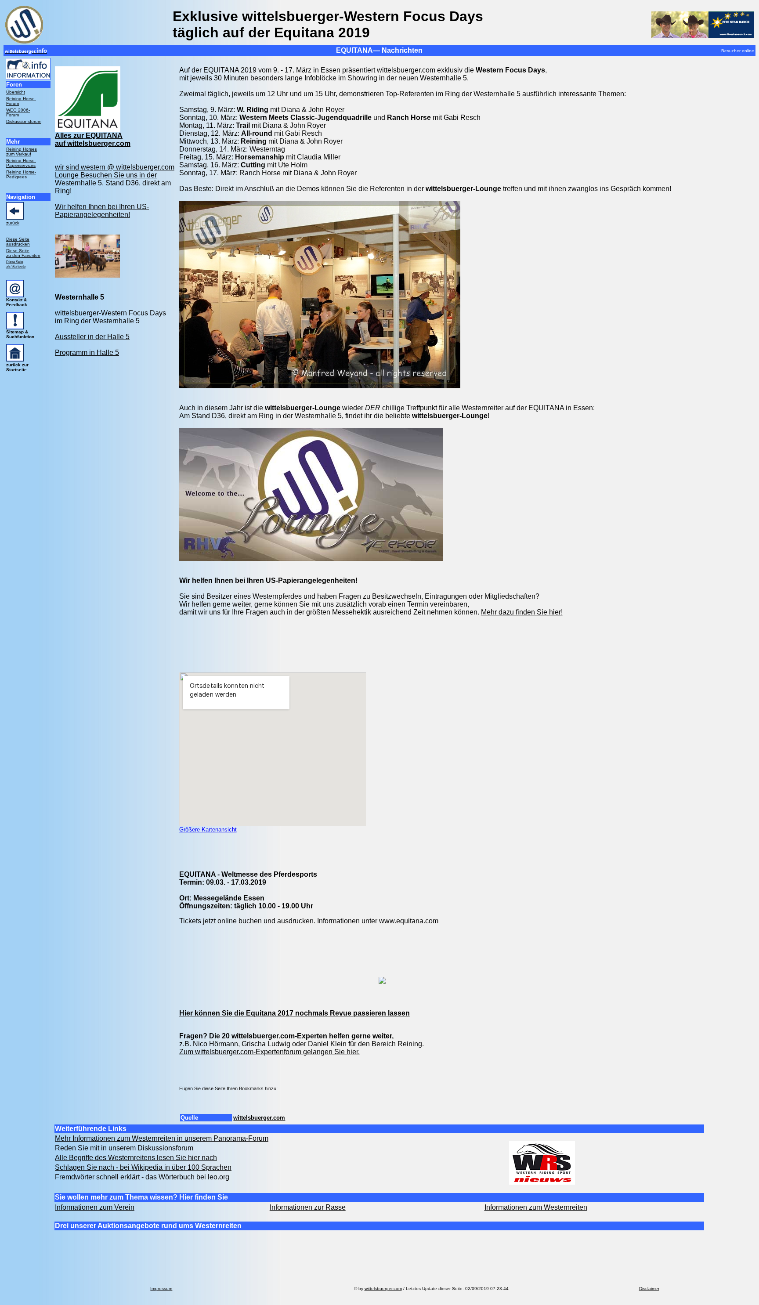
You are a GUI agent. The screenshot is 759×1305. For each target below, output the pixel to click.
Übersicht (15, 92)
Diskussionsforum (23, 121)
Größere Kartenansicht (208, 829)
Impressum (161, 1288)
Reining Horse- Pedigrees (21, 174)
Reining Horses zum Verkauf (21, 151)
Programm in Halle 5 (87, 352)
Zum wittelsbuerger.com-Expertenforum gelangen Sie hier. (269, 1052)
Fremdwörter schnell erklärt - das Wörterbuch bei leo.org (142, 1177)
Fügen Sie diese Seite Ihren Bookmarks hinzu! (228, 1088)
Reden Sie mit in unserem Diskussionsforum (124, 1148)
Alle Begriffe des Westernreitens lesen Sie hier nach (136, 1157)
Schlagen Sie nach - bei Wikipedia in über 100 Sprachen (143, 1167)
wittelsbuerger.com (259, 1117)
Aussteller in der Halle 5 (92, 336)
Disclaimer (649, 1288)
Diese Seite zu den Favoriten (23, 253)
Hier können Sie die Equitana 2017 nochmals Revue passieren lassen (294, 1013)
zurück (12, 223)
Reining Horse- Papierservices (21, 163)
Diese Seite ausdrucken (18, 241)
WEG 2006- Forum (18, 112)
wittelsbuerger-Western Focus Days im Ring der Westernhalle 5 (110, 317)
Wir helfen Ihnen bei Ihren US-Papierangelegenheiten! (102, 210)
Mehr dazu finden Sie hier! (522, 612)
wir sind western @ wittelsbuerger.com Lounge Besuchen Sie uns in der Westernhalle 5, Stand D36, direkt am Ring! (114, 179)
